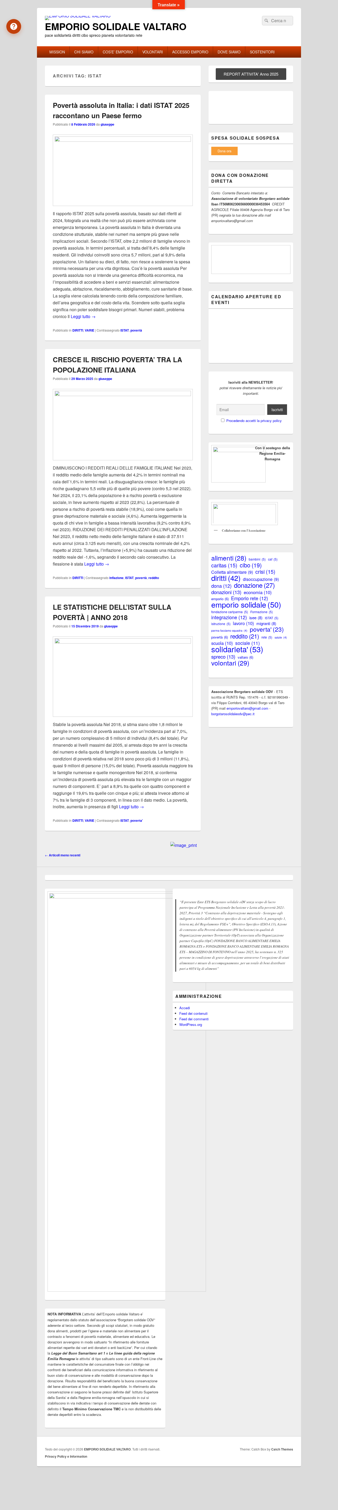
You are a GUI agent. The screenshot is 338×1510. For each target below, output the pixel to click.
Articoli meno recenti (62, 855)
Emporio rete (249, 598)
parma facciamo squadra (229, 630)
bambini (257, 559)
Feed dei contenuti (193, 1013)
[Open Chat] (13, 26)
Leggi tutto (83, 316)
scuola (222, 643)
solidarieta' (237, 649)
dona (221, 586)
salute (281, 637)
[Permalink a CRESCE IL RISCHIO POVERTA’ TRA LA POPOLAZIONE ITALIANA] (123, 394)
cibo (251, 565)
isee (255, 617)
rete (266, 637)
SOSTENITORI (262, 51)
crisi (265, 571)
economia (258, 592)
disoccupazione (261, 579)
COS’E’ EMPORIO (118, 51)
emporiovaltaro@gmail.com (247, 708)
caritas (224, 565)
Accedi (184, 1007)
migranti (266, 623)
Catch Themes (282, 1449)
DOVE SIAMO (229, 51)
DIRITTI (77, 330)
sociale (247, 643)
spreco (223, 656)
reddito (153, 577)
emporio (220, 598)
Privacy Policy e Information (66, 1456)
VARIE (89, 330)
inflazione (116, 577)
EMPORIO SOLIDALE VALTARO (115, 26)
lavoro (243, 623)
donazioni (226, 592)
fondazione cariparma (229, 611)
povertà (136, 330)
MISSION (57, 51)
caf (273, 559)
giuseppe (107, 124)
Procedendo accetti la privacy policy (254, 420)
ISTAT (124, 330)
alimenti (228, 558)
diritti (226, 578)
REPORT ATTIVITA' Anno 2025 (251, 74)
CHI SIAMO (83, 51)
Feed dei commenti (194, 1018)
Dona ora (224, 150)
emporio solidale (246, 604)
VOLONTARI (152, 51)
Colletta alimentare (232, 572)
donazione (254, 585)
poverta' (136, 820)
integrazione (229, 617)
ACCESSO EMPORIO (190, 51)
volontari (230, 662)
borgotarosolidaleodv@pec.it (233, 713)
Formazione (261, 611)
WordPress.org (190, 1024)
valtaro (245, 657)
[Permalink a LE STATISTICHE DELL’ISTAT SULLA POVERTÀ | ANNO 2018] (123, 642)
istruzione (221, 623)
